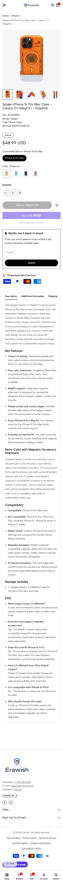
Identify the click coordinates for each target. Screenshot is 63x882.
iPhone (15, 15)
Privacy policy (30, 837)
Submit (31, 262)
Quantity (6, 185)
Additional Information (32, 296)
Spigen (14, 118)
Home (5, 15)
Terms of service (47, 837)
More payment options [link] (31, 222)
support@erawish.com (22, 785)
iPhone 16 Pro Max (14, 158)
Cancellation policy (31, 848)
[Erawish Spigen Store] (31, 5)
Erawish (17, 789)
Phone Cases (15, 122)
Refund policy (14, 837)
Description (11, 296)
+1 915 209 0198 (22, 782)
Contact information (40, 843)
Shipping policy (20, 843)
